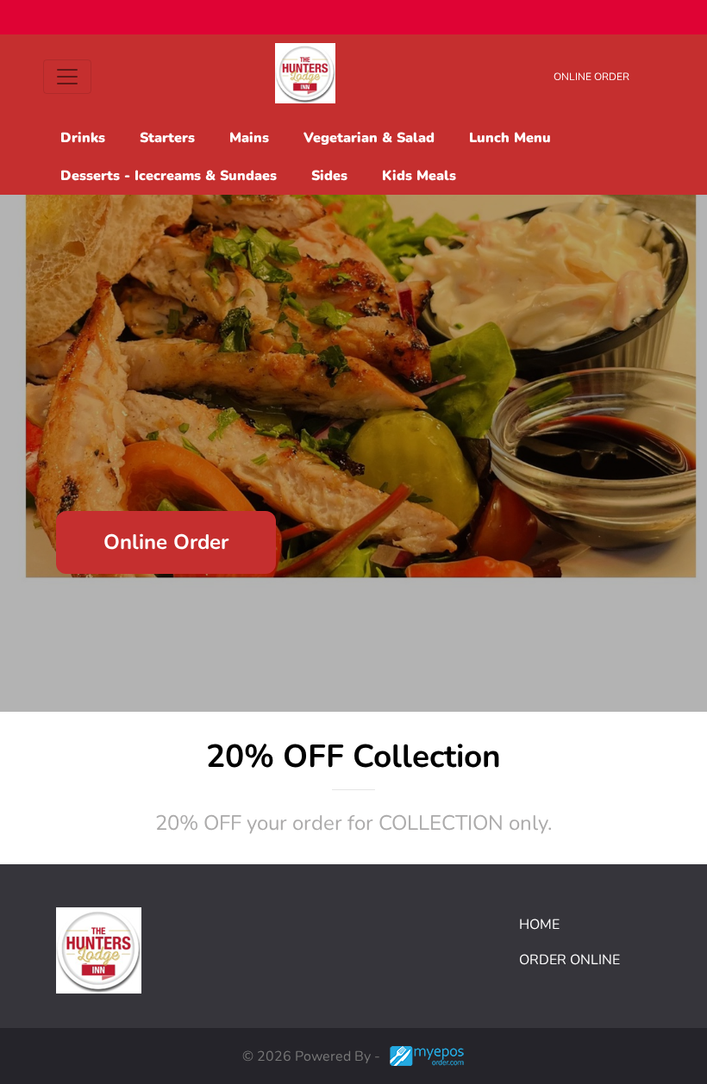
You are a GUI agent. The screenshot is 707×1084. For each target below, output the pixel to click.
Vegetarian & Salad (369, 137)
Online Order (591, 77)
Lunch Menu (510, 137)
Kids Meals (419, 175)
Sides (329, 175)
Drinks (82, 137)
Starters (167, 137)
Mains (249, 137)
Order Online (569, 959)
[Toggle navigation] (67, 76)
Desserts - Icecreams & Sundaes (168, 175)
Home (539, 924)
